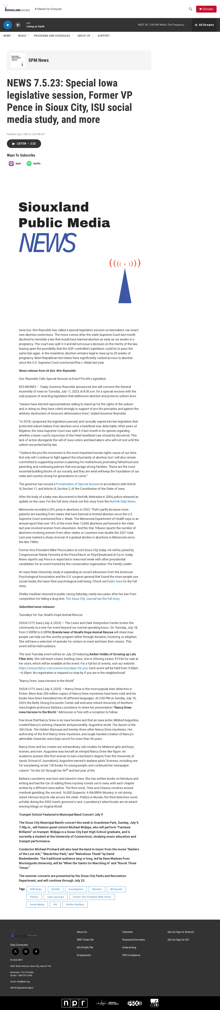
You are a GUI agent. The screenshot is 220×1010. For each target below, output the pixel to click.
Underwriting (129, 947)
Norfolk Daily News (123, 501)
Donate (207, 9)
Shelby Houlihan (75, 904)
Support (104, 35)
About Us (84, 35)
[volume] (18, 25)
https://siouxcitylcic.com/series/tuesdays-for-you (53, 668)
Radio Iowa (114, 581)
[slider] (23, 25)
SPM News (38, 60)
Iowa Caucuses (55, 897)
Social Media (37, 904)
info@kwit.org (23, 981)
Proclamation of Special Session (78, 484)
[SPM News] (17, 60)
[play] (7, 25)
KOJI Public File (85, 947)
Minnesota (116, 889)
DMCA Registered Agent (21, 988)
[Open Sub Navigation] (13, 35)
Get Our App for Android (181, 932)
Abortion (97, 889)
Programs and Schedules (52, 35)
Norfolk (56, 889)
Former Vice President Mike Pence (92, 897)
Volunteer (127, 932)
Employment (84, 955)
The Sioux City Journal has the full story (92, 598)
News (7, 35)
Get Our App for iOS (178, 940)
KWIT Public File (85, 940)
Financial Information (133, 940)
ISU (55, 904)
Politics (34, 897)
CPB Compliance (131, 955)
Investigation (76, 889)
